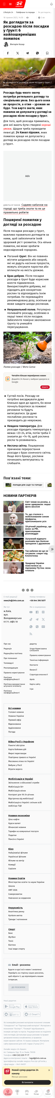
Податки (12, 835)
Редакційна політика (13, 653)
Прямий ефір (14, 720)
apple (32, 1006)
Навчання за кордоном (19, 898)
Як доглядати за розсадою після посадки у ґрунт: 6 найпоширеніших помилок (45, 12)
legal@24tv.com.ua (37, 1058)
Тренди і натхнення (17, 919)
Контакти (34, 665)
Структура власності (39, 675)
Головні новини (16, 712)
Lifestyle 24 (8, 12)
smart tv (12, 1014)
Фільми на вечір (16, 861)
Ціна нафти (13, 819)
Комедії (12, 864)
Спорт (11, 929)
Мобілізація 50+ (15, 787)
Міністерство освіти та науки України (26, 882)
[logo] (19, 4)
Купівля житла (15, 915)
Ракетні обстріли (16, 745)
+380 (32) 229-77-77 (20, 1055)
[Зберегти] (47, 53)
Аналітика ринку (16, 911)
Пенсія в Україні (16, 839)
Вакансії (33, 670)
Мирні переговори (17, 753)
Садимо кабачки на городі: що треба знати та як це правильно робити (25, 208)
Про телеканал (10, 658)
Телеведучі (8, 663)
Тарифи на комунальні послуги (23, 831)
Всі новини (14, 708)
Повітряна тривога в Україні (22, 757)
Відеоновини (14, 724)
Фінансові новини (17, 827)
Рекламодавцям (11, 668)
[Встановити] (27, 1076)
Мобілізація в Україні (20, 779)
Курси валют (14, 823)
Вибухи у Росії (15, 765)
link (31, 612)
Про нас (7, 644)
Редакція (8, 649)
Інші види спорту (16, 949)
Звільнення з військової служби (23, 783)
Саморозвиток (15, 894)
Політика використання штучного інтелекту (14, 685)
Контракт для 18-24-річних (21, 794)
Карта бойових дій (17, 749)
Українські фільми (17, 857)
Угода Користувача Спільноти (38, 650)
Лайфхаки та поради (25, 12)
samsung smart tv (32, 1014)
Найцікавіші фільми (18, 852)
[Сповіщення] (51, 4)
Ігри (31, 689)
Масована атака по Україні (21, 761)
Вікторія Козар (17, 44)
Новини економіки (19, 815)
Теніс (10, 941)
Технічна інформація (39, 660)
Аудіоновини (14, 728)
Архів (32, 679)
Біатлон (12, 945)
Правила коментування (40, 655)
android (12, 1006)
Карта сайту (35, 684)
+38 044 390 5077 (38, 600)
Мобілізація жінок (17, 790)
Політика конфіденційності (12, 678)
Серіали (12, 868)
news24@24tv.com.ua (14, 600)
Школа (11, 886)
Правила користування (14, 673)
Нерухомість (15, 907)
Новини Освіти (16, 878)
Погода (11, 732)
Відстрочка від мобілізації (21, 798)
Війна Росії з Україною (21, 741)
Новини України (16, 716)
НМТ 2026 (12, 890)
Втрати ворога (15, 769)
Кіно (10, 849)
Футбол (12, 937)
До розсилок (18, 987)
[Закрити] (49, 1070)
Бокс (10, 933)
